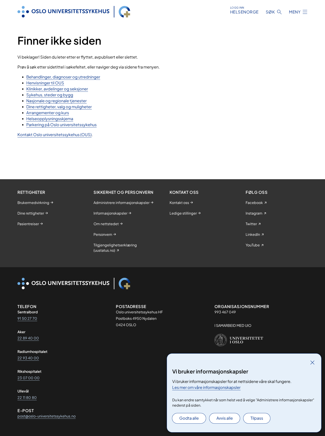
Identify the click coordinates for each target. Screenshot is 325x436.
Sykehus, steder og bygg (49, 94)
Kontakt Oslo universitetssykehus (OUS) (54, 134)
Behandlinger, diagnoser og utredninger (63, 76)
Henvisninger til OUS (45, 82)
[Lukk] (312, 362)
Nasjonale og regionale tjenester (56, 100)
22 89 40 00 (28, 338)
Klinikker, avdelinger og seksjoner (57, 88)
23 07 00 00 (28, 377)
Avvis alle (224, 418)
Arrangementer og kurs (47, 112)
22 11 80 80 (27, 397)
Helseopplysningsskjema (49, 118)
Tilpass (256, 418)
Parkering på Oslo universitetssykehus (61, 124)
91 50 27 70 (27, 318)
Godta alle (189, 418)
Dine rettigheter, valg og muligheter (59, 106)
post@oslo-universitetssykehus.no (46, 416)
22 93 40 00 (28, 358)
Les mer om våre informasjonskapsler (206, 387)
